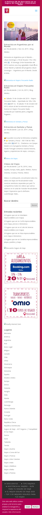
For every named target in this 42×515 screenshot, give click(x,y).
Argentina (7, 340)
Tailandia (7, 442)
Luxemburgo (8, 402)
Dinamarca (8, 364)
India (6, 395)
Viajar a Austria (9, 449)
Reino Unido (8, 419)
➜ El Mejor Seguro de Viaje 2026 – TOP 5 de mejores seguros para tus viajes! (20, 494)
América (7, 337)
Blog (31, 49)
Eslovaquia (8, 367)
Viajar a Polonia (9, 473)
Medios (6, 52)
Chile (6, 357)
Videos (26, 173)
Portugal (7, 415)
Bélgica (6, 350)
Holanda (7, 388)
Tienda (6, 445)
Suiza (6, 439)
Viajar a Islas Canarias (12, 459)
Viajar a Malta (9, 469)
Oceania (14, 173)
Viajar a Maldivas (10, 466)
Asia (30, 166)
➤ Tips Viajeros (28, 484)
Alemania (7, 333)
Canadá (7, 354)
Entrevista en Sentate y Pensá (18, 127)
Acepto (28, 507)
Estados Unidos (9, 378)
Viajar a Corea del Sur (12, 452)
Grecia (6, 385)
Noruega (7, 405)
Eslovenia (7, 371)
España (6, 170)
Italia (18, 170)
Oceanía (7, 412)
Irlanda (6, 398)
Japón (23, 170)
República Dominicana (12, 426)
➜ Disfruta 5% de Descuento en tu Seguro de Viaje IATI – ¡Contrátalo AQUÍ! (20, 3)
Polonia (20, 173)
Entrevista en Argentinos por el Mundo (18, 45)
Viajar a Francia (9, 456)
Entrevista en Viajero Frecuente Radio (19, 87)
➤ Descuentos (11, 484)
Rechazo (36, 507)
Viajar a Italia (8, 463)
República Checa (10, 422)
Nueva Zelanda (9, 408)
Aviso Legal (8, 347)
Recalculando (12, 49)
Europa (12, 170)
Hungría (7, 391)
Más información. (14, 512)
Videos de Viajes (12, 164)
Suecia (6, 435)
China (6, 361)
